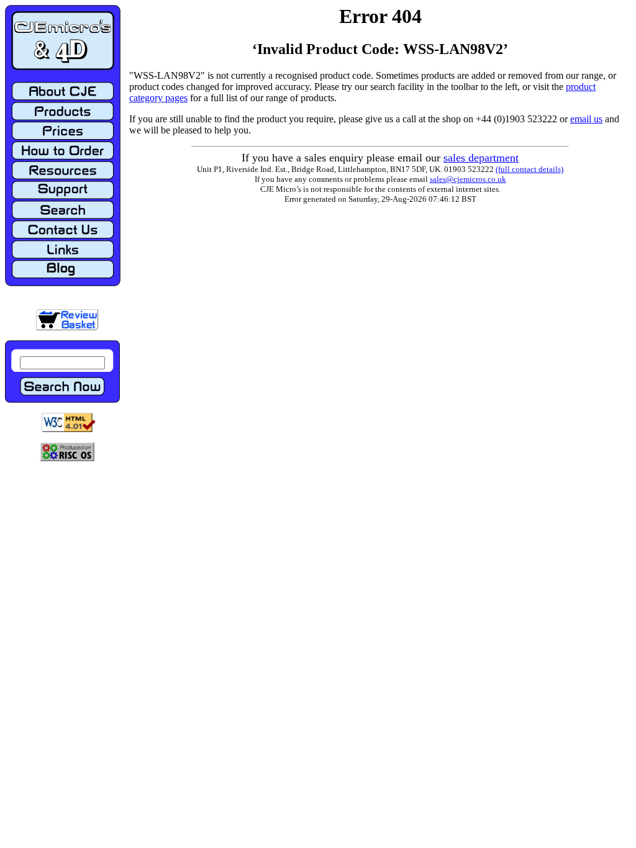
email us (586, 119)
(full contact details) (529, 169)
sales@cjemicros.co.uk (468, 179)
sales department (481, 157)
